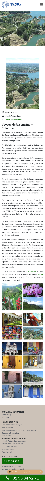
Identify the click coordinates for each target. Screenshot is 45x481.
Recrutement (7, 452)
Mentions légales (8, 449)
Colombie (32, 271)
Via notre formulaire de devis (13, 469)
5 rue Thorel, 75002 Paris (12, 466)
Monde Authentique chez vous (14, 441)
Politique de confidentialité (12, 443)
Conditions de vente (9, 446)
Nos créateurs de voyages (12, 425)
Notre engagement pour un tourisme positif (19, 430)
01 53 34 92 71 (12, 461)
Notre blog (6, 414)
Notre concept (7, 427)
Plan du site (6, 436)
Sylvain (40, 274)
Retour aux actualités (13, 120)
